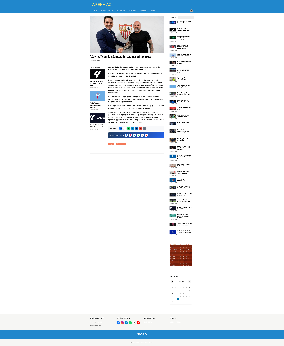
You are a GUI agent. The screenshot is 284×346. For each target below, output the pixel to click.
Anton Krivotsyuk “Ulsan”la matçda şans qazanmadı (184, 55)
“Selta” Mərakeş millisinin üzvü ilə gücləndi (95, 105)
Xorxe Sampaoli (133, 70)
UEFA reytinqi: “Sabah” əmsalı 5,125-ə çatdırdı (184, 179)
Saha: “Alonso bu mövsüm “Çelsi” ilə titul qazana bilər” (184, 187)
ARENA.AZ (142, 333)
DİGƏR (153, 11)
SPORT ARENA (132, 11)
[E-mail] (140, 128)
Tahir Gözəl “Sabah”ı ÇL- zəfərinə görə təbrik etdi (183, 200)
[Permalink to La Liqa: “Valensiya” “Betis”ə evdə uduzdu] (97, 118)
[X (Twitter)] (124, 128)
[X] (142, 135)
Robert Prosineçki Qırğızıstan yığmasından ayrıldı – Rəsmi (183, 131)
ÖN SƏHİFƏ (95, 11)
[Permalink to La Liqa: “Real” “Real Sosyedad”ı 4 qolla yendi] (97, 74)
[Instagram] (130, 135)
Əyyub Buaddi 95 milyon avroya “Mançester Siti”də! (184, 123)
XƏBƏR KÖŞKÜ (173, 17)
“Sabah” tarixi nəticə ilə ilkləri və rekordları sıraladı (184, 224)
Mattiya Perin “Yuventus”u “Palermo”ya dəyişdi (183, 115)
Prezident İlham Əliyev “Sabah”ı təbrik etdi (183, 172)
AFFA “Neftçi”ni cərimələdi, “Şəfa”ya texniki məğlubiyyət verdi (184, 157)
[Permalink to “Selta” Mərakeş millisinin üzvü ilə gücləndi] (97, 96)
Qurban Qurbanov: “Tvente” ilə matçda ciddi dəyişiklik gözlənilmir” (184, 148)
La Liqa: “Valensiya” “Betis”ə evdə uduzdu (96, 126)
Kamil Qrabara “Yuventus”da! (184, 194)
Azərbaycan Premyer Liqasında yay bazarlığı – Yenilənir (183, 216)
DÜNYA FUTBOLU (120, 11)
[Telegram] (132, 128)
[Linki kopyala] (144, 128)
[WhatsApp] (128, 128)
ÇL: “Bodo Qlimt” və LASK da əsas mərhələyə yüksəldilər (184, 231)
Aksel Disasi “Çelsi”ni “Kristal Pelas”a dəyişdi (183, 101)
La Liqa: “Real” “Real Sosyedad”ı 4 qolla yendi (96, 83)
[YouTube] (146, 135)
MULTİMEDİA (143, 11)
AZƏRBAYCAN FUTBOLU (107, 11)
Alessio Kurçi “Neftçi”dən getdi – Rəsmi (183, 165)
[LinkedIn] (136, 128)
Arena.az (149, 67)
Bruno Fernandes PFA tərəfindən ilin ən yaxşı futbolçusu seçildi (182, 47)
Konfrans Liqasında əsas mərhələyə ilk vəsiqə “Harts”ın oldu (183, 38)
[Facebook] (120, 128)
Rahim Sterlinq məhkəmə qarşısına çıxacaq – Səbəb (183, 93)
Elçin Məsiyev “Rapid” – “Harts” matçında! (183, 78)
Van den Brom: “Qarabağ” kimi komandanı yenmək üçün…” (183, 70)
